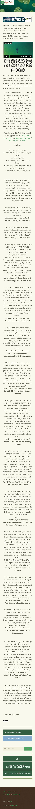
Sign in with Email (14, 732)
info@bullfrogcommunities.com (11, 794)
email (10, 801)
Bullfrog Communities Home (18, 773)
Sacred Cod (7, 138)
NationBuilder (14, 805)
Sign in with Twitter (15, 738)
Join (18, 759)
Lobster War (25, 136)
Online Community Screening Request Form (18, 766)
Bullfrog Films (8, 792)
